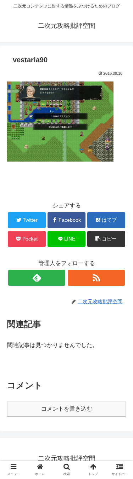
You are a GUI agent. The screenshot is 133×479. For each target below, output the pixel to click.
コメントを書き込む (66, 409)
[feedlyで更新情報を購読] (36, 278)
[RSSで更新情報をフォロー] (96, 278)
